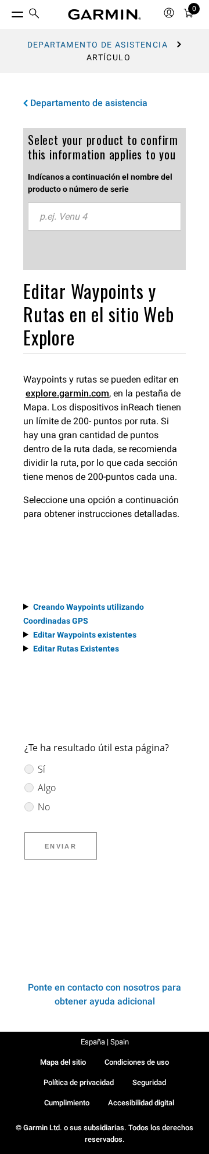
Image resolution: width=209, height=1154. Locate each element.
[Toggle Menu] (7, 11)
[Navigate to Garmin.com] (104, 14)
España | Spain (105, 1041)
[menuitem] (34, 15)
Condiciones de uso (137, 1062)
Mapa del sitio (63, 1062)
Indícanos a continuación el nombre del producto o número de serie (100, 183)
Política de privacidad (79, 1082)
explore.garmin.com (67, 393)
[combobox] (104, 216)
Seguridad (149, 1082)
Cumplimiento (66, 1102)
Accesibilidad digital (141, 1102)
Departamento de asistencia (97, 44)
